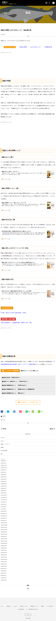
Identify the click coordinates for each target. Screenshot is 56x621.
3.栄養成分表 (48, 47)
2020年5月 (3, 460)
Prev (4, 429)
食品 (4, 416)
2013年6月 (3, 580)
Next (51, 429)
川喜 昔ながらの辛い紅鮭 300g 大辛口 (14, 312)
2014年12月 (3, 566)
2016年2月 (3, 534)
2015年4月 (3, 557)
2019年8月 (3, 469)
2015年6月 (3, 552)
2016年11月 (3, 513)
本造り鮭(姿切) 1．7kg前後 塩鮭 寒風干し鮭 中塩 (16, 322)
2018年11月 (3, 479)
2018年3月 (3, 490)
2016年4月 (3, 529)
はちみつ (2, 440)
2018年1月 (3, 492)
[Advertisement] (28, 64)
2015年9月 (3, 545)
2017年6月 (3, 506)
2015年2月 (3, 561)
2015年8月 (3, 547)
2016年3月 (3, 531)
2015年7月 (3, 550)
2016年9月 (3, 518)
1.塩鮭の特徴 (23, 47)
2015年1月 (3, 564)
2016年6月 (3, 525)
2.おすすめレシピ (35, 47)
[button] (53, 3)
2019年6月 (3, 474)
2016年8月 (3, 520)
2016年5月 (3, 527)
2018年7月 (3, 486)
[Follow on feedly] (49, 3)
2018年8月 (3, 483)
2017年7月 (3, 504)
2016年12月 (3, 511)
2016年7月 (3, 522)
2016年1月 (3, 536)
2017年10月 (3, 497)
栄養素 (2, 447)
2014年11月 (3, 568)
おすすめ (2, 437)
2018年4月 (3, 488)
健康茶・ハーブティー (5, 444)
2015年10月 (3, 543)
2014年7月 (3, 573)
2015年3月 (3, 559)
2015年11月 (3, 541)
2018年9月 (3, 481)
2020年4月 (3, 463)
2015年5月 (3, 554)
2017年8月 (3, 502)
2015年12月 (3, 538)
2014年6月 (3, 575)
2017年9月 (3, 499)
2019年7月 (3, 472)
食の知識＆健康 (4, 450)
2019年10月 (3, 465)
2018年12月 (3, 476)
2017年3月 (3, 508)
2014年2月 (3, 577)
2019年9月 (3, 467)
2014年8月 (3, 570)
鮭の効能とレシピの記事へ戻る (29, 402)
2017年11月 (3, 495)
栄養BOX (5, 2)
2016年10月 (3, 515)
